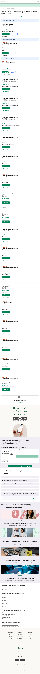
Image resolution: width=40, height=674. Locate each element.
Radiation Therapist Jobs (6, 617)
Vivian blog (10, 638)
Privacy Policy (17, 667)
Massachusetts (4, 588)
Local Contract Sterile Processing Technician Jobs (10, 626)
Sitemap (10, 640)
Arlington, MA (4, 597)
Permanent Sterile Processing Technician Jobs (10, 625)
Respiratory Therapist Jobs (6, 615)
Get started (24, 5)
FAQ (29, 636)
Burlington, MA (4, 603)
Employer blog (20, 640)
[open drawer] (38, 2)
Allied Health (3, 8)
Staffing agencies (20, 638)
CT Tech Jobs (4, 612)
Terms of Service (22, 667)
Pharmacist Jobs (5, 618)
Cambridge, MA (4, 604)
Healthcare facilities (20, 636)
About (30, 634)
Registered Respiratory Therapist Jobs (8, 614)
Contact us (30, 640)
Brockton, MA (4, 601)
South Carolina (4, 589)
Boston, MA (4, 598)
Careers (29, 638)
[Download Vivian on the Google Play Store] (23, 418)
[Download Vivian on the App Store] (16, 418)
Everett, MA (4, 606)
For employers (20, 634)
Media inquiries (29, 642)
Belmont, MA (4, 600)
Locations (10, 634)
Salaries (10, 636)
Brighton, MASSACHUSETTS (7, 595)
